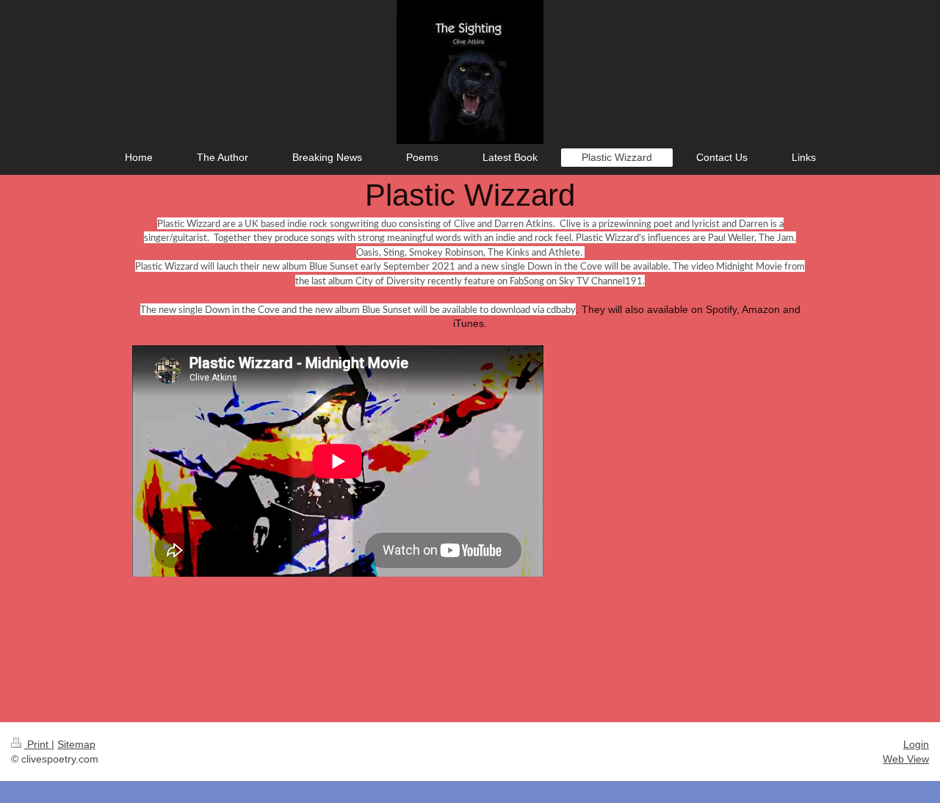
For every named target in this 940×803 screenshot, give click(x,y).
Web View (906, 759)
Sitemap (76, 744)
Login (916, 744)
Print (37, 744)
